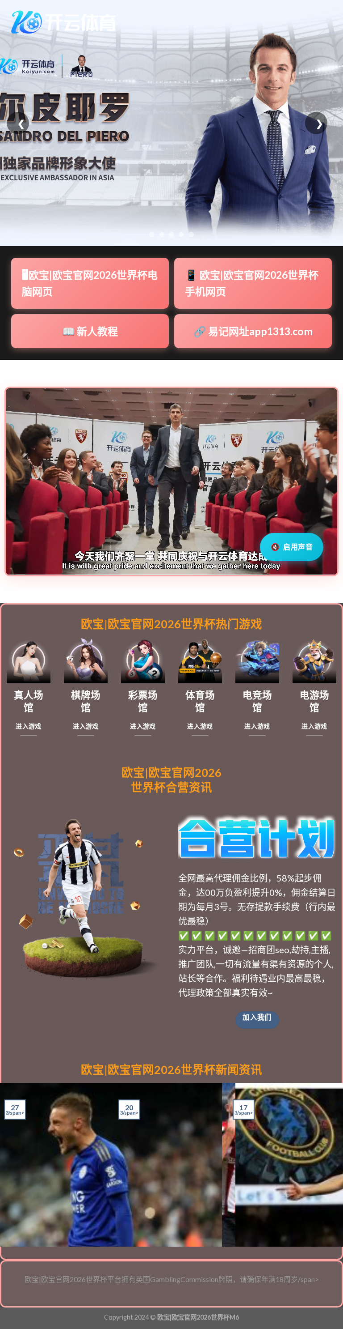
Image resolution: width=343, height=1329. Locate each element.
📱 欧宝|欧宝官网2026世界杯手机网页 (251, 283)
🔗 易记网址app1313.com (253, 331)
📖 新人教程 (90, 331)
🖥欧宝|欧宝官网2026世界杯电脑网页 (90, 283)
